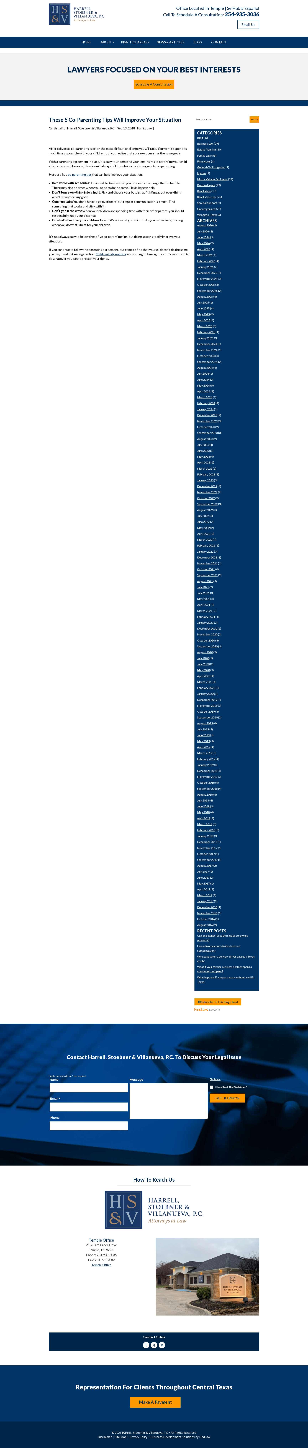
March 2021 (204, 610)
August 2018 (205, 794)
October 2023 (206, 427)
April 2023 (203, 462)
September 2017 (207, 859)
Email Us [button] (248, 24)
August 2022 (205, 510)
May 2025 (203, 314)
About (106, 42)
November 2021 (207, 563)
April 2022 (203, 533)
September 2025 (207, 290)
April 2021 (203, 604)
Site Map (121, 1437)
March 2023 (204, 468)
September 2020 (207, 646)
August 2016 (205, 924)
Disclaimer (215, 1079)
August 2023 (205, 438)
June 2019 (203, 735)
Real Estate (204, 191)
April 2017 (203, 889)
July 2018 (203, 800)
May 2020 (203, 670)
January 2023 (205, 480)
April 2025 (203, 320)
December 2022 (207, 486)
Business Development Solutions (172, 1437)
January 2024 (205, 409)
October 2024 (206, 355)
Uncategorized (206, 209)
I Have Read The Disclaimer (231, 1087)
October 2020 (206, 640)
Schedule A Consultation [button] (154, 84)
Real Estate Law (206, 197)
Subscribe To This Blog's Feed (219, 1002)
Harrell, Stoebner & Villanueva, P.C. (91, 128)
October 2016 (206, 919)
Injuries (201, 173)
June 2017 (203, 877)
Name (54, 1079)
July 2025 (203, 302)
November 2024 (207, 350)
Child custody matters (111, 254)
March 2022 (204, 539)
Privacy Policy (138, 1437)
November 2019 (207, 705)
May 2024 (203, 385)
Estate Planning (206, 149)
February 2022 (206, 545)
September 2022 (207, 504)
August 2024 (205, 367)
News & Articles (170, 42)
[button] (304, 1422)
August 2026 (205, 225)
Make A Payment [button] (155, 1402)
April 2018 (203, 818)
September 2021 (207, 575)
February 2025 (206, 332)
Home (86, 42)
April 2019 (203, 747)
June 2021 (203, 593)
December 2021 (207, 557)
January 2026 (205, 267)
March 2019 (204, 753)
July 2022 (203, 515)
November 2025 (207, 278)
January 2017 (205, 901)
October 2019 (206, 711)
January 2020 (205, 693)
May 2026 (203, 243)
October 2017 (206, 853)
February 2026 (206, 261)
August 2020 (205, 652)
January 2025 (205, 338)
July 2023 (203, 444)
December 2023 (207, 415)
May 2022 (203, 527)
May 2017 (203, 883)
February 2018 (206, 830)
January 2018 (205, 836)
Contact (219, 42)
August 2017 (205, 865)
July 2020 (203, 658)
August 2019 (205, 723)
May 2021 (203, 598)
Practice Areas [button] (134, 42)
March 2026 (204, 255)
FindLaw (204, 1437)
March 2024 (204, 397)
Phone (55, 1117)
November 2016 (207, 913)
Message (136, 1079)
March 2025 (204, 326)
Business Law (205, 143)
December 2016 (207, 907)
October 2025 (206, 284)
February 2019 (206, 759)
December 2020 (207, 628)
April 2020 (203, 676)
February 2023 (206, 474)
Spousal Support (207, 202)
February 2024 (206, 403)
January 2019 (205, 764)
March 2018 (204, 824)
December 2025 (207, 272)
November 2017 (207, 848)
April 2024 (203, 391)
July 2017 (203, 871)
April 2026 (203, 249)
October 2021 (206, 569)
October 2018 (206, 782)
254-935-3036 (242, 14)
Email (55, 1098)
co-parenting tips (80, 174)
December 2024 (207, 343)
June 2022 (203, 521)
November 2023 (207, 421)
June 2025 (203, 308)
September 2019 (207, 717)
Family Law (145, 128)
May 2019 (203, 741)
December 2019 (207, 699)
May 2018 (203, 812)
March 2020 (204, 681)
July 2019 (203, 729)
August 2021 (205, 581)
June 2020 (203, 664)
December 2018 (207, 770)
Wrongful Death (207, 214)
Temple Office (101, 1265)
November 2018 (207, 776)
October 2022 (206, 498)
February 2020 (206, 687)
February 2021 (206, 616)
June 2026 (203, 237)
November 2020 (207, 634)
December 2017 (207, 841)
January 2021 (205, 622)
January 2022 (205, 551)
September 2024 (207, 361)
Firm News (204, 161)
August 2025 (205, 296)
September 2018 (207, 788)
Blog (197, 42)
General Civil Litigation (211, 167)
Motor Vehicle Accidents (212, 179)
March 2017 (204, 895)
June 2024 (203, 379)
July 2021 (203, 587)
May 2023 (203, 456)
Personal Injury (206, 185)
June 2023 (203, 450)
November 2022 (207, 492)
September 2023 (207, 432)
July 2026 (203, 231)
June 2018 (203, 806)
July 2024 (203, 373)
